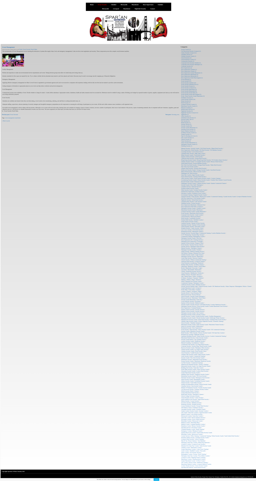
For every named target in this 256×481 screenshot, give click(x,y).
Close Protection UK (196, 293)
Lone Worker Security (196, 414)
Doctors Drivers (196, 294)
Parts (202, 243)
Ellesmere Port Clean (198, 253)
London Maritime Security (218, 233)
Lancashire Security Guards (188, 409)
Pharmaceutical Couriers (199, 459)
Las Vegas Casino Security (201, 349)
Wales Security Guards (187, 190)
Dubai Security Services (203, 336)
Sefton (194, 276)
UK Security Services (195, 452)
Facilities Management (215, 316)
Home (92, 4)
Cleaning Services (198, 239)
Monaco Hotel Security (217, 161)
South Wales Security (196, 382)
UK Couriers (184, 462)
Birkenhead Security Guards (188, 376)
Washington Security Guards (188, 183)
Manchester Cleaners (197, 231)
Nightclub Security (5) (187, 111)
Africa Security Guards (187, 178)
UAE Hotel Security (205, 148)
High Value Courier (200, 153)
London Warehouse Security (218, 304)
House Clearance (192, 441)
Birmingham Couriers (199, 236)
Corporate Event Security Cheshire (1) (191, 63)
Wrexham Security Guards (188, 377)
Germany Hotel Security (199, 176)
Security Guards (195, 148)
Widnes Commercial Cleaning (198, 259)
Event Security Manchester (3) (189, 89)
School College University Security (190, 396)
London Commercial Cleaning (218, 336)
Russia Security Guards (205, 384)
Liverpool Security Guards (188, 211)
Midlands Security (196, 402)
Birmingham (238, 286)
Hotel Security (195, 150)
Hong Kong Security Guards (188, 160)
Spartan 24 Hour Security (187, 156)
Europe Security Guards (187, 361)
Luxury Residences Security (188, 406)
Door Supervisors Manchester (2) (189, 74)
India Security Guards (205, 446)
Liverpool (116, 9)
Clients (201, 343)
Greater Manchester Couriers (188, 449)
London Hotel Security (202, 371)
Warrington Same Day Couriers (189, 442)
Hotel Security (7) (185, 102)
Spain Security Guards (202, 324)
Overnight (200, 241)
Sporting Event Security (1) (188, 129)
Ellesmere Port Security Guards (193, 281)
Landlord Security (186, 223)
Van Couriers (200, 313)
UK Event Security (201, 376)
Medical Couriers (185, 414)
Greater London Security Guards (189, 411)
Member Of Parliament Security (189, 387)
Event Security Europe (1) (188, 86)
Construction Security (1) (187, 61)
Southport (199, 276)
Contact (152, 9)
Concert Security (194, 401)
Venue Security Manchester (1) (189, 142)
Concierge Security (186, 151)
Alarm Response (230, 286)
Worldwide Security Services (193, 271)
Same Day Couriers (186, 175)
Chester (183, 271)
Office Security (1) (186, 116)
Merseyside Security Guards (188, 366)
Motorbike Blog (195, 422)
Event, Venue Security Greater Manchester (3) (193, 96)
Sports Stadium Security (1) (188, 131)
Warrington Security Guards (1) (189, 144)
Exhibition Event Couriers (199, 193)
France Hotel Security (186, 176)
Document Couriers (186, 419)
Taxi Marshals (201, 441)
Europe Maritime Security (199, 163)
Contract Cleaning (215, 178)
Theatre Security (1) (186, 134)
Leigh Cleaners (199, 254)
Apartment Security (186, 225)
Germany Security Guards (201, 389)
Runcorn (199, 274)
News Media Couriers (203, 456)
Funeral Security (195, 203)
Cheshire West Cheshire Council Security (221, 180)
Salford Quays (188, 276)
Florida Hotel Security (200, 158)
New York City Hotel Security (189, 165)
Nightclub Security (140, 9)
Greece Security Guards (201, 466)
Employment (199, 326)
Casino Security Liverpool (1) (188, 53)
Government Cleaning (187, 195)
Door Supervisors (148, 4)
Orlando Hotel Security (187, 168)
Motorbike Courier (186, 434)
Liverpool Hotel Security (187, 439)
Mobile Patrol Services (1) (188, 109)
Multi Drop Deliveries (203, 442)
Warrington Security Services (188, 256)
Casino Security (195, 228)
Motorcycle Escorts (186, 294)
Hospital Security (185, 228)
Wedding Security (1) (186, 146)
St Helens (183, 278)
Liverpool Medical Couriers (204, 464)
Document (197, 301)
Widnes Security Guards (187, 381)
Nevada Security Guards (203, 318)
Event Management (8, 47)
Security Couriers (203, 411)
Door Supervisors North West (188, 206)
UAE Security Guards (200, 201)
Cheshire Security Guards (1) (188, 56)
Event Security (102, 4)
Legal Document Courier (205, 412)
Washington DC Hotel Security (189, 173)
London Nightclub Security (205, 321)
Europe (202, 235)
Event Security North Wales (11, 111)
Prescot (188, 274)
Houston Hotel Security (200, 168)
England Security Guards (200, 195)
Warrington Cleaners (196, 248)
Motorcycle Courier (197, 421)
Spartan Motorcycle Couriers (188, 432)
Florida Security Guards (202, 316)
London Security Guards (187, 341)
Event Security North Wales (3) (189, 92)
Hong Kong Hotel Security (204, 160)
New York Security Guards (197, 358)
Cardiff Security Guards (197, 353)
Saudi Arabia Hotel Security (232, 436)
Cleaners (196, 391)
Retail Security (185, 333)
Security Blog (195, 235)
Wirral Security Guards (187, 379)
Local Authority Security (187, 301)
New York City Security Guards (189, 166)
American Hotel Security (187, 261)
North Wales (202, 266)
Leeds (193, 288)
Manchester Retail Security (188, 338)
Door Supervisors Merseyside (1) (189, 76)
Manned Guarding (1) (186, 107)
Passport (197, 243)
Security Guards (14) (186, 126)
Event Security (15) (186, 81)
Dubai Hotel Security (197, 200)
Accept (156, 479)
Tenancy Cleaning (203, 364)
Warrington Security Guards (188, 208)
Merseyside (124, 4)
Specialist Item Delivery (187, 467)
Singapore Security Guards (202, 374)
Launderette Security (195, 218)
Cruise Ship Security (186, 258)
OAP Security (198, 156)
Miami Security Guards (187, 155)
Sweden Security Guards (204, 387)
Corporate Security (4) (187, 66)
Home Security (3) (186, 101)
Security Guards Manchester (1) (189, 127)
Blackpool (190, 266)
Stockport (189, 278)
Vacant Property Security (187, 226)
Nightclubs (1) (185, 114)
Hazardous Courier (186, 426)
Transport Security (186, 196)
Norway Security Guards (204, 333)
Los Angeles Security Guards (202, 161)
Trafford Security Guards (205, 286)
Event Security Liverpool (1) (188, 87)
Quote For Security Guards (188, 326)
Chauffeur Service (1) (186, 54)
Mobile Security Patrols (187, 391)
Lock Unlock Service (197, 151)
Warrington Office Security (202, 348)
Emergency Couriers (186, 431)
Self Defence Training (186, 253)
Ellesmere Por (200, 205)
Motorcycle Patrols (195, 216)
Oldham (183, 274)
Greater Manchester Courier (188, 461)
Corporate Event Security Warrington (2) (191, 64)
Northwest (200, 263)
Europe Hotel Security (202, 406)
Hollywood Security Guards (188, 170)
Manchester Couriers (196, 447)
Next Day (199, 238)
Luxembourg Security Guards (189, 180)
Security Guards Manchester (188, 299)
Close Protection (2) (186, 58)
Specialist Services (186, 427)
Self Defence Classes (186, 407)
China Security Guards (201, 338)
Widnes (189, 279)
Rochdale (193, 274)
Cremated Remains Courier (188, 429)
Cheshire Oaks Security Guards (189, 354)
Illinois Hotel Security (186, 171)
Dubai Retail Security (186, 163)
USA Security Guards (199, 198)
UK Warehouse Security (218, 286)
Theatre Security (185, 382)
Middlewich (194, 273)
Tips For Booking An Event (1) (189, 136)
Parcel (201, 244)
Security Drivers (185, 293)
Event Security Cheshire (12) (188, 83)
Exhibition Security (198, 407)
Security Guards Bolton (187, 339)
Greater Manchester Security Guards (190, 372)
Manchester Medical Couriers (188, 464)
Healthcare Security (200, 341)
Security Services (185, 233)
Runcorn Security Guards (187, 348)
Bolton (196, 266)
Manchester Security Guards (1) (189, 106)
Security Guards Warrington (197, 296)
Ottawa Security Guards (204, 180)
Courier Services (185, 436)
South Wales (192, 289)
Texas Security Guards (203, 306)
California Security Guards (188, 284)
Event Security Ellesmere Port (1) (189, 84)
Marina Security (185, 401)
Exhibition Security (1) (187, 97)
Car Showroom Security (187, 389)
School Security (185, 296)
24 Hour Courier (200, 461)
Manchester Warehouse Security (203, 361)
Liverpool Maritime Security (244, 196)
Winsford (198, 279)
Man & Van (184, 441)
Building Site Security (187, 368)
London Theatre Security (187, 466)
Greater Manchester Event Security (218, 306)
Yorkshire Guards (200, 409)
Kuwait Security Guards (187, 181)
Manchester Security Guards (188, 210)
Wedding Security (185, 203)
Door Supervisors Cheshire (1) (189, 69)
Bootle (183, 268)
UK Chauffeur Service (200, 339)
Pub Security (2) (185, 121)
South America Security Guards (202, 178)
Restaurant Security (186, 404)
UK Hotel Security (204, 150)
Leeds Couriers (199, 215)
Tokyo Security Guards (204, 329)
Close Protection (185, 216)
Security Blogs (195, 233)
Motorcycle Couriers (205, 196)
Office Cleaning (195, 436)
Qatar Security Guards (203, 354)
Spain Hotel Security (203, 319)
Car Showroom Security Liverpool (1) (191, 51)
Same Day (199, 299)
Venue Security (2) (186, 141)
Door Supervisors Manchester (188, 205)
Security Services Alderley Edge (189, 286)
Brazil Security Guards (205, 346)
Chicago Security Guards (203, 170)
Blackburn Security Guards (197, 331)
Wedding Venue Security (187, 374)
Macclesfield (191, 269)
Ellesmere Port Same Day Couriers (190, 446)
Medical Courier (199, 303)
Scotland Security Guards (200, 190)
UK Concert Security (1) (187, 137)
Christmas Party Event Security (218, 319)
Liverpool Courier (186, 457)
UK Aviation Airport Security (219, 160)
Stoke (201, 228)
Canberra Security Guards (203, 183)
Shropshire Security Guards (188, 371)
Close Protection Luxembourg (189, 263)
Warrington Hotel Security (197, 246)
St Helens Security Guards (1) (188, 132)
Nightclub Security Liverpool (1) (189, 112)
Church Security (185, 259)
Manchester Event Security (200, 359)
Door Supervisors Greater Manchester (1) (191, 73)
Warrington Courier (198, 283)
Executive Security (186, 402)
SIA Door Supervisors (187, 198)
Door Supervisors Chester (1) (188, 71)
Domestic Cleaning (218, 321)
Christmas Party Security (187, 153)
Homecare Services (199, 181)
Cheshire (114, 4)
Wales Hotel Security (216, 165)
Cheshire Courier (201, 208)
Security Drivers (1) (186, 124)
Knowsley (195, 268)
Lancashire (184, 269)
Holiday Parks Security (187, 264)
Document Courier (196, 427)
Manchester (135, 4)
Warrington (200, 185)
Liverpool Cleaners (200, 261)
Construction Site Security (188, 344)
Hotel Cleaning (202, 454)
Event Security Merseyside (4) (189, 91)
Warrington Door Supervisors (188, 241)
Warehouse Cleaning (202, 462)
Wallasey (183, 279)
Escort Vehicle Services (198, 419)
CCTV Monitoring (186, 235)
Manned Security (185, 148)
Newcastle (202, 451)
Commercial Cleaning (216, 196)
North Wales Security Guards (188, 369)
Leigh (200, 268)
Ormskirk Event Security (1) (188, 117)
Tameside (195, 278)
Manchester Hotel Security (196, 213)
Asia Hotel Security (215, 170)
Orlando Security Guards (187, 161)
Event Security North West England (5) (191, 94)
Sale (182, 276)
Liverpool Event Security (198, 444)
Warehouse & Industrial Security (189, 364)
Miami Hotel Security (217, 148)
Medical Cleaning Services (197, 251)
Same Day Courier (198, 368)
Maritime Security (200, 284)
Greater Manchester (201, 211)
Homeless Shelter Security (188, 437)
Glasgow (188, 291)
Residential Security (186, 231)
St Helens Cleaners (199, 264)
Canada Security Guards (229, 196)
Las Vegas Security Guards (203, 366)
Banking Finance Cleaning (198, 457)
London (183, 291)
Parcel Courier (192, 462)
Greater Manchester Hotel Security (190, 392)
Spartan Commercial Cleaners (218, 183)
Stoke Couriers (185, 452)
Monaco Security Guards (198, 426)
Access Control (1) (186, 49)
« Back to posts (6, 121)
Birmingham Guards (199, 379)
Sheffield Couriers (198, 220)
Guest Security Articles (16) (188, 99)
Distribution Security (186, 359)
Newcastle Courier (199, 226)
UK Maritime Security (215, 150)
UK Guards (184, 412)
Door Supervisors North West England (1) (192, 78)
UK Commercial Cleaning (217, 329)
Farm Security (195, 196)
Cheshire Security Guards (187, 254)
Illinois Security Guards (199, 171)
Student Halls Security (187, 220)
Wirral (182, 281)
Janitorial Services (196, 186)
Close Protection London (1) (188, 59)
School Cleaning (199, 439)
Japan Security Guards (198, 175)
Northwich (200, 273)
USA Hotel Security (198, 230)
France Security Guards (203, 369)
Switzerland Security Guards (202, 381)
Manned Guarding (186, 343)
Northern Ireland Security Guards (189, 188)
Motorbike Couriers (186, 421)
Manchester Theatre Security (216, 324)
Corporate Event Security (187, 215)
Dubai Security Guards (218, 436)
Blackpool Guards (197, 431)
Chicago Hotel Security (204, 165)
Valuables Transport (195, 323)
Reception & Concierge (187, 334)
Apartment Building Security (188, 336)
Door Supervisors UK (186, 239)
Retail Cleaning (200, 429)
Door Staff (193, 185)
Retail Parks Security (186, 394)
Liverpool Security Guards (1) (189, 104)
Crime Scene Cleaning (202, 449)
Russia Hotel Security (199, 467)
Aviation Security (199, 191)
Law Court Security (186, 230)
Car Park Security (185, 363)
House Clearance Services (198, 417)
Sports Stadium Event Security (189, 399)
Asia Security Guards (196, 386)
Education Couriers (186, 193)
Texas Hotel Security (199, 155)
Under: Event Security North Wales (28, 49)
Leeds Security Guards (187, 356)
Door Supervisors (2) (186, 68)
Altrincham (184, 266)
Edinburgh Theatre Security (217, 318)
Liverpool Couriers (186, 444)
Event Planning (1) (186, 79)
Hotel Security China (200, 351)
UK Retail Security (205, 304)
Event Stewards (10, 114)
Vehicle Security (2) (186, 139)
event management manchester (13, 118)
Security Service (185, 246)
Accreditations (195, 343)
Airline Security (185, 251)
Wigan (193, 279)
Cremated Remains (196, 308)
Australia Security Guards (202, 437)
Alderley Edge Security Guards (189, 321)
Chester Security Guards (187, 349)
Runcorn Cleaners (197, 258)
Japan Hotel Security (203, 399)
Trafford (201, 278)
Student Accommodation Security (190, 384)
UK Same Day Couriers (218, 333)
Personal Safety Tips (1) (187, 119)
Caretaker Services (186, 186)
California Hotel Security (187, 158)
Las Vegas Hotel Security (202, 344)
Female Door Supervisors (187, 191)
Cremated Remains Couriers (198, 424)
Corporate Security (186, 346)
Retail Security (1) (185, 122)
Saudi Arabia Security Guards (204, 432)
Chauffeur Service (185, 386)
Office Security (193, 333)
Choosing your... (172, 114)
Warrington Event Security (202, 377)
